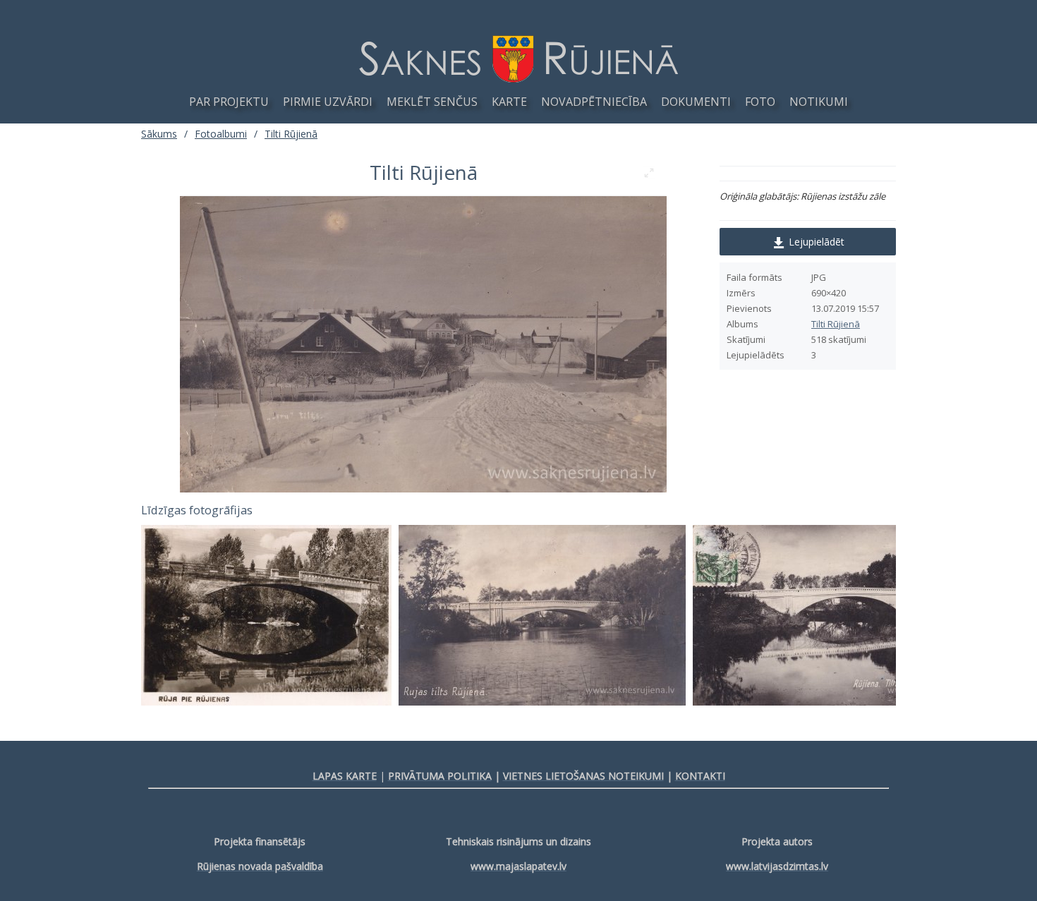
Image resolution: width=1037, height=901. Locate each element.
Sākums (159, 133)
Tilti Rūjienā (835, 324)
